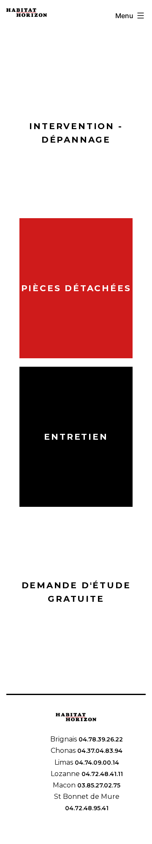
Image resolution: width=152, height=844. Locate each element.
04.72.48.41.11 (101, 774)
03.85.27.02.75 (98, 785)
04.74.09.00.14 (96, 762)
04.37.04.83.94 (99, 751)
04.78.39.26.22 (100, 739)
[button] (76, 133)
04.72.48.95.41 (87, 808)
